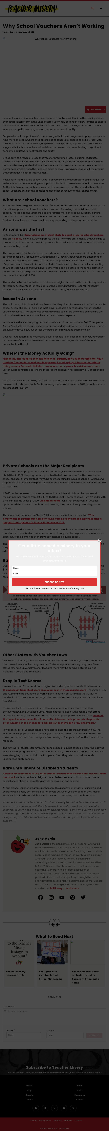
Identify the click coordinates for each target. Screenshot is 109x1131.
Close (100, 540)
